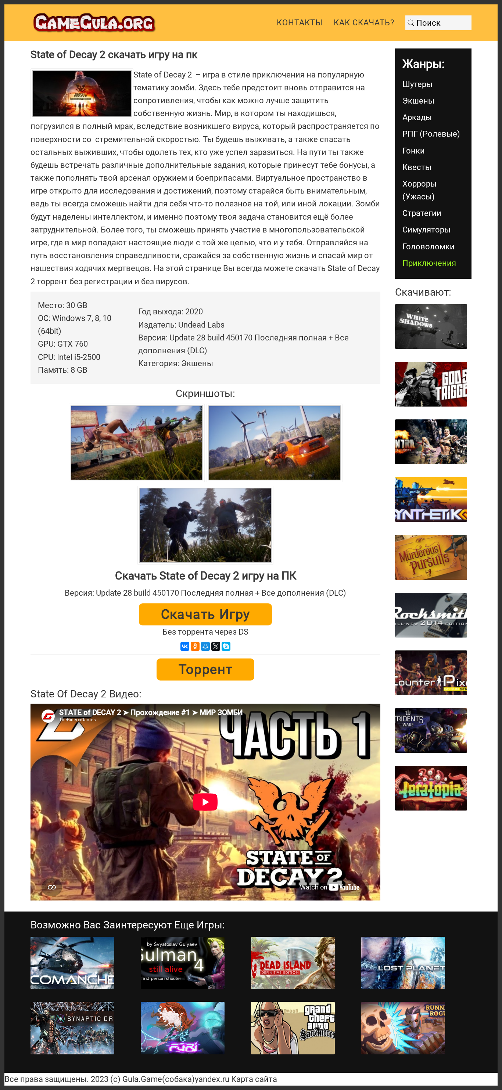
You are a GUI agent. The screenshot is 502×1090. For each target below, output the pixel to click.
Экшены (418, 100)
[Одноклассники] (195, 646)
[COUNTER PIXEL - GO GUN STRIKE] (431, 672)
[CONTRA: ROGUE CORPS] (431, 441)
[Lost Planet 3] (403, 963)
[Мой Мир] (205, 646)
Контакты (300, 22)
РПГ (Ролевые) (431, 133)
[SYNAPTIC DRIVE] (72, 1028)
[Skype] (226, 646)
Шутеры (417, 84)
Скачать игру (205, 614)
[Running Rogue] (403, 1028)
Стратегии (421, 213)
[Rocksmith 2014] (431, 615)
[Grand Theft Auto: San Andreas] (293, 1028)
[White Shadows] (431, 326)
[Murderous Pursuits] (431, 557)
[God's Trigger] (431, 384)
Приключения (429, 263)
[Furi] (183, 1028)
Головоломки (428, 246)
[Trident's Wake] (431, 730)
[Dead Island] (293, 963)
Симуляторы (426, 229)
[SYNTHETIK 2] (431, 499)
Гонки (413, 150)
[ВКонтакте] (184, 646)
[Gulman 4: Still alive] (183, 963)
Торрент (206, 669)
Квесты (416, 167)
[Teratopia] (431, 788)
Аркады (417, 117)
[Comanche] (72, 963)
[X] (215, 646)
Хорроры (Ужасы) (419, 190)
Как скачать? (364, 22)
